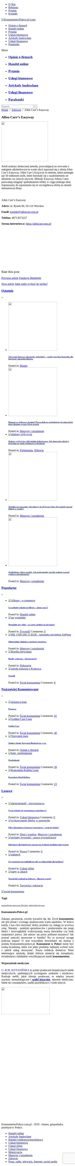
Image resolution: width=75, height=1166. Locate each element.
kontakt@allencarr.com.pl (24, 211)
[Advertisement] (37, 1070)
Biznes (23, 365)
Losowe (6, 791)
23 (55, 784)
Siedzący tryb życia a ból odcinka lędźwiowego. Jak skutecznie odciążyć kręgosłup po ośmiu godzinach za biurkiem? (38, 442)
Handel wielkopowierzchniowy (25, 1139)
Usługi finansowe (18, 41)
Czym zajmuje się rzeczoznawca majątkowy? (27, 810)
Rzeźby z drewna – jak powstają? (22, 659)
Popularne (8, 588)
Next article (7, 283)
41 (55, 715)
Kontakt (12, 13)
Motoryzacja (15, 1152)
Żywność (25, 631)
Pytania (12, 10)
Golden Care (13, 726)
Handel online (16, 28)
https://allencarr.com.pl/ (38, 223)
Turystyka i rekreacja (31, 885)
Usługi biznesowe (18, 34)
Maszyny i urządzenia (32, 431)
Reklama (13, 7)
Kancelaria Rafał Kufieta (19, 777)
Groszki (11, 676)
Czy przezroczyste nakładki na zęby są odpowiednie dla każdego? (35, 862)
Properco (12, 709)
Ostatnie (7, 291)
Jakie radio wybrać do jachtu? (31, 283)
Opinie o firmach (17, 25)
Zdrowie (16, 109)
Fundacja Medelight (30, 278)
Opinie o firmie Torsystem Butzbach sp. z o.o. (27, 743)
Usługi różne (27, 868)
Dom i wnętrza (28, 834)
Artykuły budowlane (19, 38)
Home (4, 109)
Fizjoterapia (26, 450)
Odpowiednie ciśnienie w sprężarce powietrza (27, 642)
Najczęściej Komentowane (19, 689)
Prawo (23, 851)
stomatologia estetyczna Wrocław (14, 905)
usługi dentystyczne (37, 905)
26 (55, 767)
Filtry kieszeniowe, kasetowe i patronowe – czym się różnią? (33, 827)
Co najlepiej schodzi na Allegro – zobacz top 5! (28, 607)
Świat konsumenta (30, 682)
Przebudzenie (14, 760)
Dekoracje (25, 665)
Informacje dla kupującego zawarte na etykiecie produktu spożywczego (38, 845)
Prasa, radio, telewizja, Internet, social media (32, 1161)
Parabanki (13, 44)
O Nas (12, 4)
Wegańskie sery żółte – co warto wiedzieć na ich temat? (31, 625)
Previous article (9, 278)
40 (55, 732)
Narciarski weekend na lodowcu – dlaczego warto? (29, 879)
